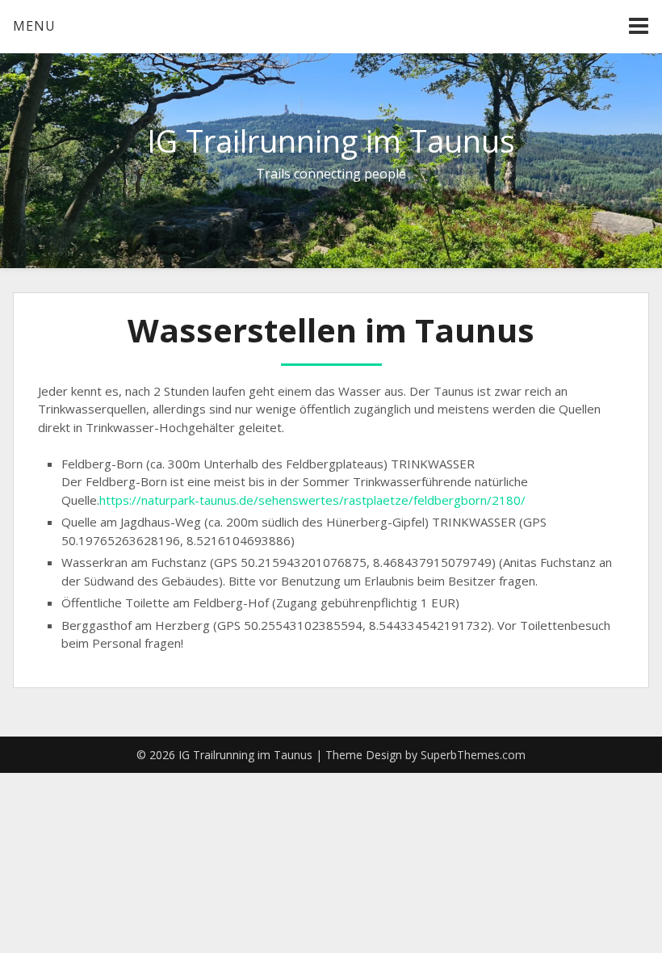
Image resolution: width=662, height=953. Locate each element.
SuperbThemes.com (473, 754)
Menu (34, 26)
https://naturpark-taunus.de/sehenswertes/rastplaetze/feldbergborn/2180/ (312, 500)
